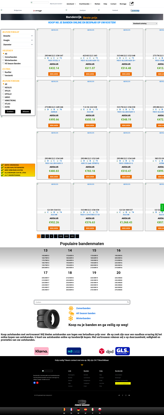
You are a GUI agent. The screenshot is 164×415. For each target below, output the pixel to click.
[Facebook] (34, 383)
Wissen (26, 111)
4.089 (60, 236)
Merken (97, 4)
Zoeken (10, 111)
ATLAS (7, 104)
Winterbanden (11, 60)
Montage (123, 4)
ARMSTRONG (10, 100)
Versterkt (9, 75)
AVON (7, 107)
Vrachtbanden (84, 4)
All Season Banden (13, 63)
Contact (113, 4)
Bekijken (54, 74)
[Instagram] (37, 383)
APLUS (7, 91)
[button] (75, 3)
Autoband (70, 4)
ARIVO (7, 97)
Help (105, 4)
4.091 (72, 236)
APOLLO (8, 94)
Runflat (8, 72)
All (6, 54)
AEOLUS (8, 87)
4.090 (66, 236)
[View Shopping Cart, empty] (131, 4)
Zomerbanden (11, 57)
